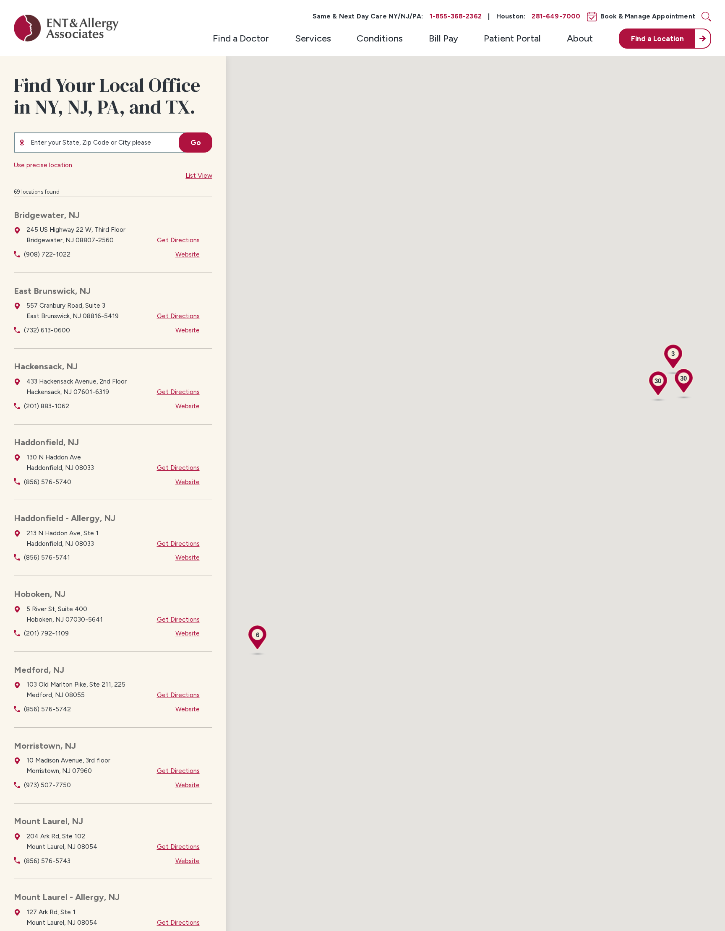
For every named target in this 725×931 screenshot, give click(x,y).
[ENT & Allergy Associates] (66, 27)
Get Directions (178, 240)
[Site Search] (706, 16)
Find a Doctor (241, 38)
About (580, 38)
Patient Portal (512, 38)
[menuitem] (241, 38)
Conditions (380, 38)
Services (313, 38)
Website (187, 254)
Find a (657, 38)
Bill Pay (443, 38)
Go (195, 142)
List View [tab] (198, 175)
